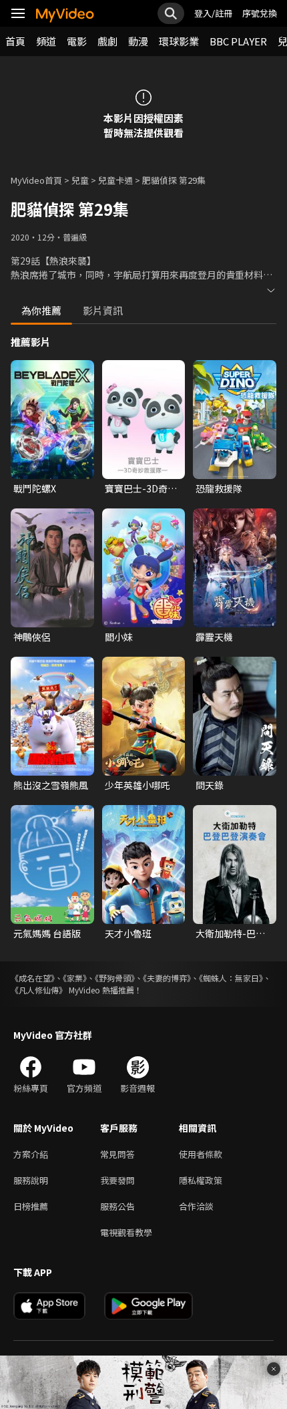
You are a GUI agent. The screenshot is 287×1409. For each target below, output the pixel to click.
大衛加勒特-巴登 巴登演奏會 (230, 933)
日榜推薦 (30, 1206)
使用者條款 (200, 1154)
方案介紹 (30, 1154)
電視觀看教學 (126, 1232)
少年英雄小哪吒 (137, 785)
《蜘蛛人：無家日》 (231, 977)
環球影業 (179, 41)
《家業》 (75, 977)
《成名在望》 (33, 977)
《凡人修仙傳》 (39, 989)
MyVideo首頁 (36, 180)
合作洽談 (196, 1206)
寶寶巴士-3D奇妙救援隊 (141, 488)
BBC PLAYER (238, 41)
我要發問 (117, 1180)
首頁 (15, 41)
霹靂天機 (214, 636)
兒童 (80, 180)
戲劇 (107, 41)
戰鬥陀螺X (34, 488)
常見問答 (117, 1154)
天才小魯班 (128, 933)
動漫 (138, 41)
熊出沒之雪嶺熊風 (50, 785)
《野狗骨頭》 (115, 977)
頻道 (46, 41)
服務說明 (30, 1180)
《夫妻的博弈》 (167, 977)
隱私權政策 (200, 1180)
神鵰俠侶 (32, 636)
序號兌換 (259, 13)
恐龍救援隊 (219, 488)
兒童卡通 (115, 180)
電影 (77, 41)
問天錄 (210, 785)
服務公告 (117, 1206)
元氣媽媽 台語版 (47, 933)
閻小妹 (119, 636)
